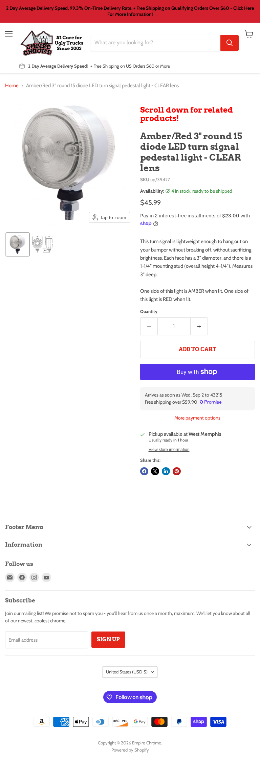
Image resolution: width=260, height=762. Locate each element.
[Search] (229, 43)
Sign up (108, 639)
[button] (17, 244)
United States (127, 671)
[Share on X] (155, 471)
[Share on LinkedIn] (166, 471)
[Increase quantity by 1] (199, 326)
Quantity (148, 311)
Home (12, 86)
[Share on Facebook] (144, 471)
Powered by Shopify (130, 750)
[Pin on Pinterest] (177, 471)
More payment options (197, 418)
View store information (169, 449)
